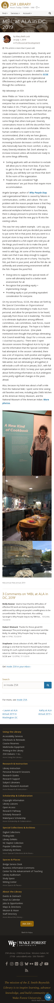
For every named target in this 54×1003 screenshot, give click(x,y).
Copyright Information (13, 800)
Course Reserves (11, 743)
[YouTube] (46, 963)
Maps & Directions (12, 906)
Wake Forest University (27, 943)
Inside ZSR (22, 699)
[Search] (48, 685)
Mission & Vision (11, 910)
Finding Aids (8, 835)
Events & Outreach (12, 896)
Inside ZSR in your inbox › (18, 666)
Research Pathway (12, 810)
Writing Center (9, 882)
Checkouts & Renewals (14, 739)
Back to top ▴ (27, 932)
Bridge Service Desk (12, 864)
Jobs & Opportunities (13, 903)
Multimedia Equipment (13, 747)
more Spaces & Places (12, 885)
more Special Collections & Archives (17, 853)
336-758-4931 (38, 956)
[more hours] (37, 7)
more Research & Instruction (14, 789)
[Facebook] (7, 963)
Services (14, 13)
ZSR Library (20, 4)
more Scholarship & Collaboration (17, 821)
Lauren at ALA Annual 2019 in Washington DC (10, 714)
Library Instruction (11, 768)
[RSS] (26, 970)
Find (4, 13)
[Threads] (21, 963)
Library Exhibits (10, 839)
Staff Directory (10, 913)
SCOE (45, 74)
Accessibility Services (13, 736)
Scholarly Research (12, 814)
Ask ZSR (26, 923)
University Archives (12, 849)
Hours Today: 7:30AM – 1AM (22, 7)
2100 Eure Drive (23, 953)
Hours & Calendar (11, 899)
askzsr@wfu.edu (23, 956)
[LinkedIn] (16, 963)
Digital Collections (11, 832)
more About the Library (12, 917)
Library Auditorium (12, 874)
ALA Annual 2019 (19, 583)
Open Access (9, 807)
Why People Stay (38, 192)
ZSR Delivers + (12, 754)
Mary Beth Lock (23, 36)
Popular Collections (12, 846)
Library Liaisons (10, 803)
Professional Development (27, 43)
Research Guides (11, 775)
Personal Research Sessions (16, 771)
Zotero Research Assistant (15, 786)
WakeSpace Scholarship (14, 818)
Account (26, 13)
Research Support (11, 778)
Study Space (9, 878)
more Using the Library (12, 757)
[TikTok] (41, 963)
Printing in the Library (13, 750)
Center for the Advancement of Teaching (22, 871)
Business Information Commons (18, 867)
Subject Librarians (11, 782)
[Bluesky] (26, 963)
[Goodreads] (36, 963)
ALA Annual (7, 583)
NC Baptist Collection (13, 842)
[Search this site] (49, 13)
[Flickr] (31, 963)
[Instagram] (12, 963)
